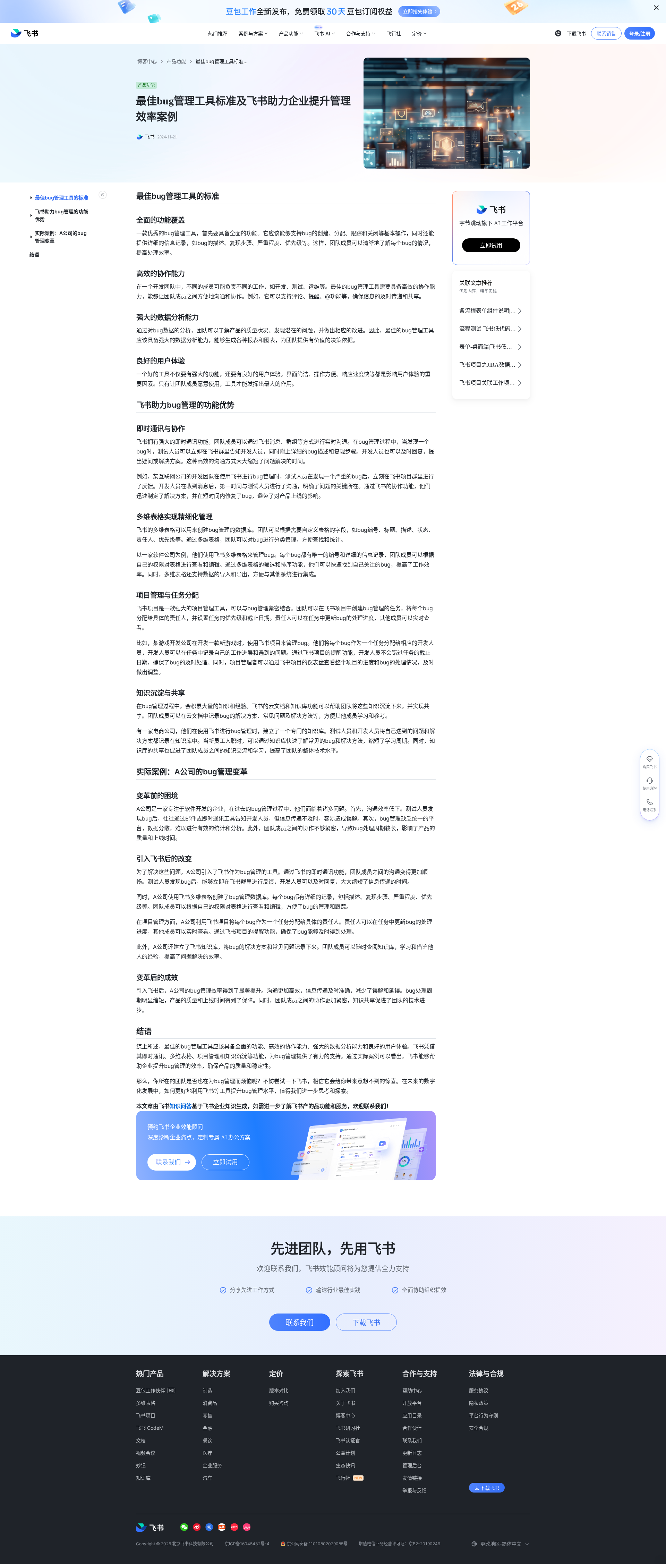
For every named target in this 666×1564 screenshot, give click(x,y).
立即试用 (491, 245)
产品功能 (176, 61)
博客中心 (147, 61)
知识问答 (181, 1106)
